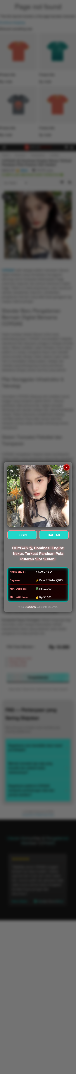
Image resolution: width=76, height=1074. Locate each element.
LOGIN (22, 535)
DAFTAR (54, 535)
